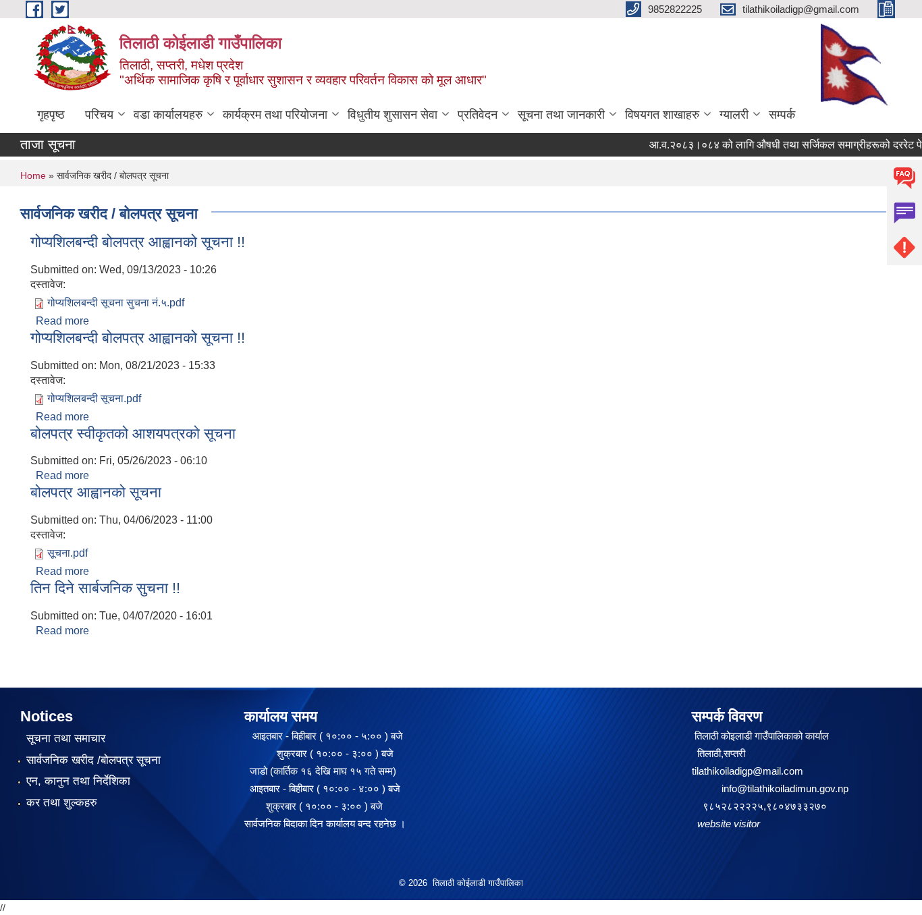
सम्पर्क (782, 114)
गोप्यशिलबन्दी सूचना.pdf (94, 398)
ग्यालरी (734, 114)
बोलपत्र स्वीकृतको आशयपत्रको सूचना (133, 433)
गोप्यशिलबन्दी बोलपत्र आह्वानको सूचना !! (137, 241)
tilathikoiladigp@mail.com (747, 771)
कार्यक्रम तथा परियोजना (275, 114)
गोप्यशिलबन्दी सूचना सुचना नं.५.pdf (115, 302)
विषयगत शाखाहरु (662, 114)
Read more (62, 321)
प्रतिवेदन (477, 114)
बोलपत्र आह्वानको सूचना (95, 492)
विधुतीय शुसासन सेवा (392, 114)
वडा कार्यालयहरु (168, 114)
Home (33, 175)
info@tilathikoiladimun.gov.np (785, 788)
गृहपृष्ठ (51, 114)
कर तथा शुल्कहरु (61, 802)
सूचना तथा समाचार (65, 738)
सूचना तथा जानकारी (561, 114)
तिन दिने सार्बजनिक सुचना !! (105, 588)
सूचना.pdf (67, 553)
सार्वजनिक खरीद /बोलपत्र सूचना (93, 760)
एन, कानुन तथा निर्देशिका (78, 781)
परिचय (99, 114)
